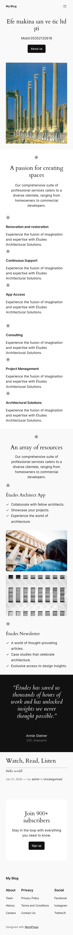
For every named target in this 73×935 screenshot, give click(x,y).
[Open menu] (64, 6)
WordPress (31, 927)
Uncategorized (52, 779)
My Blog (11, 6)
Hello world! (14, 771)
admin (36, 779)
